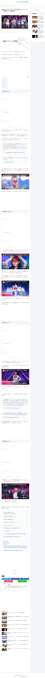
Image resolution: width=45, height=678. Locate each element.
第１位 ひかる (5, 87)
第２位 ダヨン (5, 86)
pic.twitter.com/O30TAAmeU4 (22, 547)
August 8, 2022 (20, 550)
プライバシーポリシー (27, 675)
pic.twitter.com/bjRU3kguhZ (21, 533)
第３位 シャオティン (6, 85)
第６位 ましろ (5, 81)
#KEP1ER (12, 547)
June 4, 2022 (18, 536)
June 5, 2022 (22, 152)
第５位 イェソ (5, 82)
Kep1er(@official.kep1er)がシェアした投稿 (13, 126)
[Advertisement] (15, 67)
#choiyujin (8, 405)
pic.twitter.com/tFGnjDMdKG (21, 414)
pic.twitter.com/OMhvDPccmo (18, 405)
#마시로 (8, 547)
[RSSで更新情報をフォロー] (9, 589)
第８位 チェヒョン (6, 79)
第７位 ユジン (5, 80)
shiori (9, 584)
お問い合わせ (21, 675)
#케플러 (7, 413)
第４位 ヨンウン (5, 84)
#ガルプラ (24, 403)
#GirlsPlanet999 (19, 403)
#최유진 (11, 405)
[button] (43, 9)
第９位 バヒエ (5, 78)
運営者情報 (16, 675)
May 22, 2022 (16, 417)
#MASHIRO (14, 533)
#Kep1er (4, 413)
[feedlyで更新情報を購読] (8, 589)
